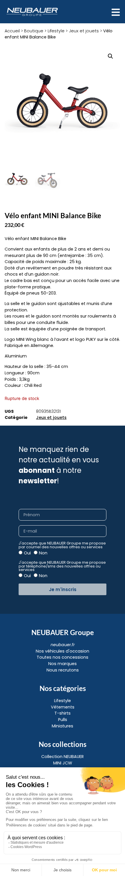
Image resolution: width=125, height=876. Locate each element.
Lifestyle (56, 31)
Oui (27, 553)
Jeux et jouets (84, 31)
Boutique (33, 31)
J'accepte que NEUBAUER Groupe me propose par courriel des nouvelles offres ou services (62, 545)
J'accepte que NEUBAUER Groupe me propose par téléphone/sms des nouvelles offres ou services (62, 566)
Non (43, 553)
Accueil (12, 31)
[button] (110, 56)
